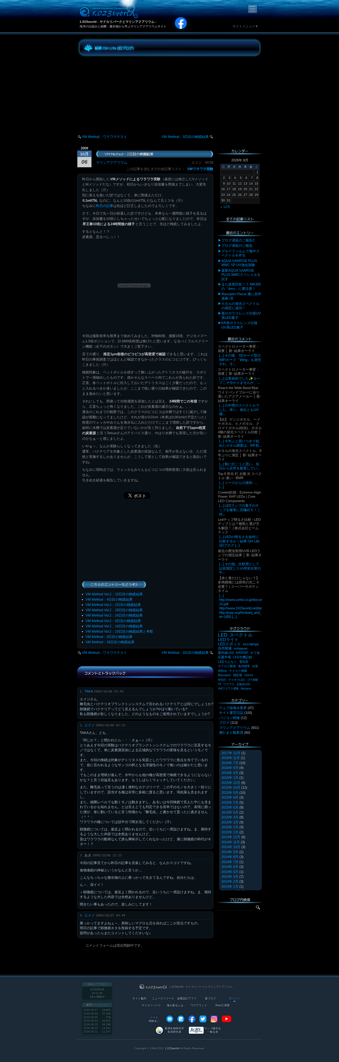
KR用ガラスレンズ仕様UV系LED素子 (239, 325)
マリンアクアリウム (111, 162)
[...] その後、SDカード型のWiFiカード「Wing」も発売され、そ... (240, 359)
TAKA (88, 691)
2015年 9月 (229, 792)
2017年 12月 (230, 753)
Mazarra (246, 688)
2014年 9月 (229, 852)
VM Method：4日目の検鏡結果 (109, 599)
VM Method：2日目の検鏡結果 (128, 153)
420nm (248, 675)
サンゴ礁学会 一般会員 (212, 1030)
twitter (202, 1018)
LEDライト (228, 639)
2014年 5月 (229, 872)
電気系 (243, 661)
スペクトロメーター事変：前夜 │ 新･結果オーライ (238, 348)
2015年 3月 (229, 822)
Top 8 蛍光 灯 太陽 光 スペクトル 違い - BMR (240, 476)
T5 (219, 684)
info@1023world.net (169, 1018)
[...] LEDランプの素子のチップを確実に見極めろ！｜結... (240, 509)
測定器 (237, 675)
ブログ (224, 722)
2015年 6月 (229, 807)
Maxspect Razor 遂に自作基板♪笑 (241, 296)
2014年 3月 (229, 877)
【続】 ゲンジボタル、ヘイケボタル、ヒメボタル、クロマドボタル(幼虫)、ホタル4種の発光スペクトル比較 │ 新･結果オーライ (240, 427)
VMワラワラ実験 (200, 169)
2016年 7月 (229, 763)
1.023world (172, 1048)
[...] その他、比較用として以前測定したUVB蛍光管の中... (240, 568)
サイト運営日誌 (231, 713)
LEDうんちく (227, 661)
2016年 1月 (229, 778)
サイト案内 (139, 998)
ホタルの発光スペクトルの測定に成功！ (240, 306)
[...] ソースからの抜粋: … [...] (238, 485)
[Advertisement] (121, 90)
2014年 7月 (229, 862)
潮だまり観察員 (231, 732)
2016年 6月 (229, 768)
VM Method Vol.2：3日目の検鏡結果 (113, 621)
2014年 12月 (230, 837)
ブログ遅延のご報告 (237, 245)
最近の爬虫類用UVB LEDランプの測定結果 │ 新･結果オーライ (240, 555)
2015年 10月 (230, 787)
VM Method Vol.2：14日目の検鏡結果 (114, 626)
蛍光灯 (222, 679)
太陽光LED (243, 684)
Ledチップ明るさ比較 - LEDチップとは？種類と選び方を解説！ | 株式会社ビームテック (239, 526)
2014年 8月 (229, 857)
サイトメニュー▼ (245, 26)
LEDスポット (229, 644)
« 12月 (225, 207)
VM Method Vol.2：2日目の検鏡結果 (113, 605)
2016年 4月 (229, 773)
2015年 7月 (229, 802)
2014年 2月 (229, 881)
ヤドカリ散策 (227, 666)
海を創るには (175, 1005)
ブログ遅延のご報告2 (237, 240)
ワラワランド (198, 1005)
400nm (222, 670)
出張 (255, 666)
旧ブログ (234, 998)
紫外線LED (226, 653)
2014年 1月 (229, 886)
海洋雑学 (244, 666)
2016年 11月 (230, 758)
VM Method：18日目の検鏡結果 (110, 642)
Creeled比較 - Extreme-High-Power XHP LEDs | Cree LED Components (240, 496)
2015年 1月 (229, 832)
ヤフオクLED (236, 679)
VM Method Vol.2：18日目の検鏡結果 (114, 610)
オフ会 (255, 653)
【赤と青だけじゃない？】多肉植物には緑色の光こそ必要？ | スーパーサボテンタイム (238, 584)
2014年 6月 (229, 867)
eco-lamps (251, 644)
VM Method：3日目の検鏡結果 (185, 137)
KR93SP (242, 653)
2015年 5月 (229, 812)
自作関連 (225, 648)
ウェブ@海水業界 (233, 708)
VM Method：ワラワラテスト (104, 137)
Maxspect (224, 675)
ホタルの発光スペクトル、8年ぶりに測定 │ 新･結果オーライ (240, 455)
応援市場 (224, 657)
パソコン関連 (229, 718)
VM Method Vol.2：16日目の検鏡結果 (114, 615)
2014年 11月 (230, 842)
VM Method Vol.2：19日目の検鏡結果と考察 (119, 631)
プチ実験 (252, 679)
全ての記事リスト (240, 218)
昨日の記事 (104, 206)
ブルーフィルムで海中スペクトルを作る (240, 253)
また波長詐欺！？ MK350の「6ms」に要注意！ (241, 286)
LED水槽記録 (242, 657)
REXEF (180, 1018)
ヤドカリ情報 (238, 670)
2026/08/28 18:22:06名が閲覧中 (97, 993)
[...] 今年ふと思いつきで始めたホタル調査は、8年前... (240, 443)
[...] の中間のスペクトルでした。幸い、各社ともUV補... (239, 409)
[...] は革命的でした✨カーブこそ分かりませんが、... (239, 380)
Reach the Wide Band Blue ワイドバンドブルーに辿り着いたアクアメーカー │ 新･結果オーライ (240, 394)
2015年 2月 (229, 827)
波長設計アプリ (186, 998)
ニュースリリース (163, 998)
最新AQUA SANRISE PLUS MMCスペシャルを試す (241, 274)
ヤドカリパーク (151, 1005)
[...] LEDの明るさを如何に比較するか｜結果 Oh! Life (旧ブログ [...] (239, 541)
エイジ (89, 725)
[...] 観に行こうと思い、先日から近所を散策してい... (239, 466)
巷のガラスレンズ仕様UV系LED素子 (241, 315)
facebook (191, 1018)
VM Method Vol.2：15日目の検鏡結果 (114, 594)
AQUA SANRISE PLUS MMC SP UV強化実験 (239, 263)
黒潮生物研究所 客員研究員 (174, 1030)
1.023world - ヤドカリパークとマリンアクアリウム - (118, 21)
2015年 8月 (229, 797)
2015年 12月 (230, 783)
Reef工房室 (222, 1005)
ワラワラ (228, 684)
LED (222, 635)
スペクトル (241, 634)
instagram (214, 1018)
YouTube (226, 1018)
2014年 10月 (230, 847)
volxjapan (241, 648)
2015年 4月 (229, 817)
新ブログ (210, 998)
